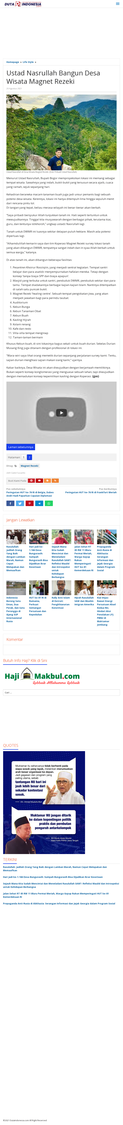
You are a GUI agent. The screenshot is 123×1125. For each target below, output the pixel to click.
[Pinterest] (31, 481)
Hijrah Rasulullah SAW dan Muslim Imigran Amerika (84, 601)
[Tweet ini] (20, 503)
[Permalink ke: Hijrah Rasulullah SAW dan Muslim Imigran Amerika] (84, 587)
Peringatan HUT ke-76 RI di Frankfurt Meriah (91, 490)
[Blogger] (47, 481)
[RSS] (55, 481)
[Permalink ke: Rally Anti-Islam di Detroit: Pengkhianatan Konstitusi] (61, 587)
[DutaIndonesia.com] (23, 3)
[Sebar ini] (10, 503)
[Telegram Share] (39, 503)
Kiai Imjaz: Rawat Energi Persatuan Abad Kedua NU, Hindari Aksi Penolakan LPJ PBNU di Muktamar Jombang (106, 611)
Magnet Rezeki (29, 465)
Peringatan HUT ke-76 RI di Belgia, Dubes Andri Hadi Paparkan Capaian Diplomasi (30, 492)
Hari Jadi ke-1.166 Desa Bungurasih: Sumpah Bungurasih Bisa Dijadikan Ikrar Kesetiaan (53, 876)
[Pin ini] (30, 503)
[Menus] (117, 4)
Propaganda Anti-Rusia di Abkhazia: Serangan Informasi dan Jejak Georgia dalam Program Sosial (59, 903)
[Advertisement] (63, 33)
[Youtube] (39, 481)
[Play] (61, 413)
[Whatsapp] (49, 503)
